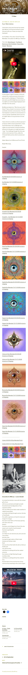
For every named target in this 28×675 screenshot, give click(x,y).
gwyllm (17, 21)
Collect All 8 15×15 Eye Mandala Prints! (12, 440)
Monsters (9, 45)
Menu (14, 16)
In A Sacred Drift (18, 628)
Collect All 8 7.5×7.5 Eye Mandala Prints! (12, 444)
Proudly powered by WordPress (9, 671)
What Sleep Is (11, 42)
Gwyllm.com (9, 9)
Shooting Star (5, 635)
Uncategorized (9, 646)
